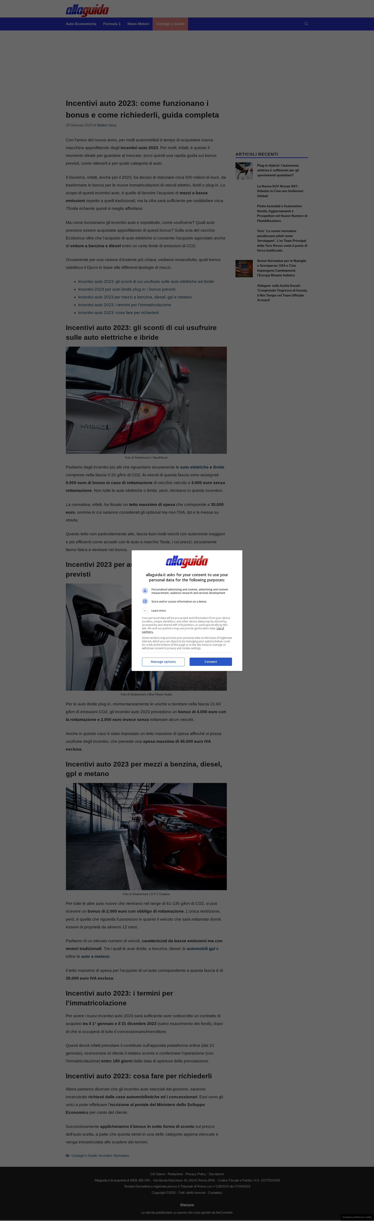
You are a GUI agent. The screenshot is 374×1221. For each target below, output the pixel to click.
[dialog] (187, 610)
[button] (187, 611)
